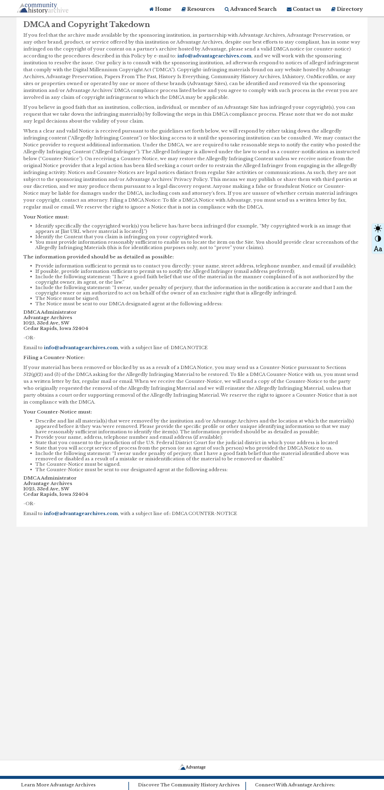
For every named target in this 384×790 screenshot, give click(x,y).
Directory (349, 9)
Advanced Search (253, 9)
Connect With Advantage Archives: (295, 785)
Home (162, 9)
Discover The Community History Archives (189, 785)
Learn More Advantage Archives (58, 785)
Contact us (306, 9)
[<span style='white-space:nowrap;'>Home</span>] (54, 7)
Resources (200, 9)
